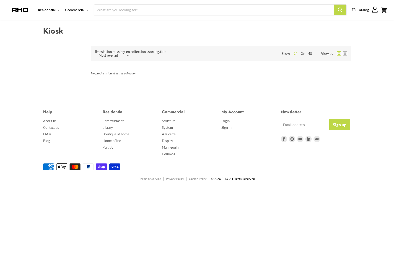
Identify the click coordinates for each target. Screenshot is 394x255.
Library (108, 127)
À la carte (169, 134)
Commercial (75, 10)
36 (303, 53)
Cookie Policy (198, 179)
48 (310, 53)
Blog (46, 141)
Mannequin (170, 147)
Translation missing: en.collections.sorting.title (130, 52)
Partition (109, 147)
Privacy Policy (175, 179)
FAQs (47, 134)
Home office (112, 141)
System (167, 127)
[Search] (340, 10)
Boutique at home (116, 134)
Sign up (339, 124)
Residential (47, 10)
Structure (168, 121)
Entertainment (113, 121)
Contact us (51, 127)
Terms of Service (150, 179)
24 (295, 53)
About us (50, 121)
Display (167, 141)
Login (225, 121)
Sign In (226, 127)
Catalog (363, 10)
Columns (168, 154)
